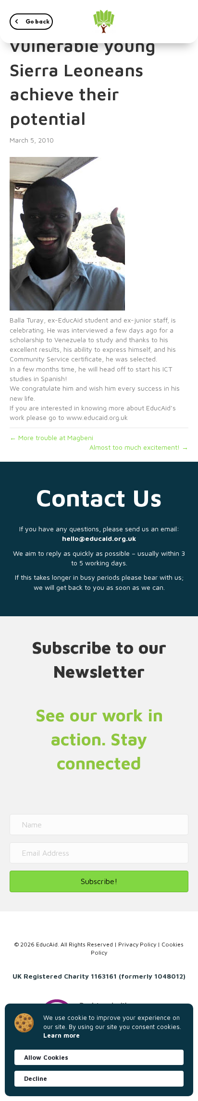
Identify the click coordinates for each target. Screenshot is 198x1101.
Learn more (61, 1035)
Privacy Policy (137, 944)
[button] (31, 21)
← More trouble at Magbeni (51, 437)
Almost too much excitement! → (138, 447)
